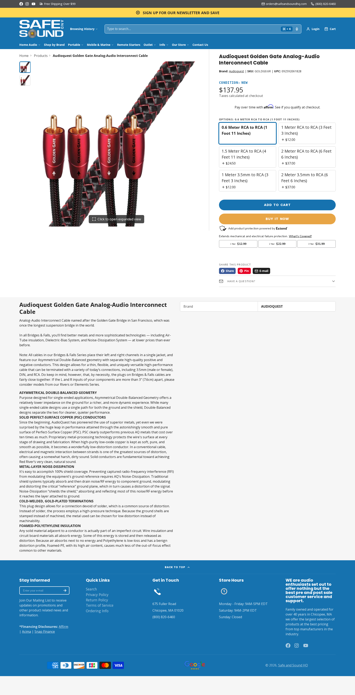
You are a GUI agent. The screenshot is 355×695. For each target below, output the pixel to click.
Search (91, 589)
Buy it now (277, 218)
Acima (26, 631)
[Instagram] (27, 4)
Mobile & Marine (98, 45)
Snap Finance (45, 631)
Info (162, 45)
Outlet (148, 45)
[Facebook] (21, 4)
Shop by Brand (54, 45)
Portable (74, 45)
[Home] (41, 29)
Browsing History (82, 29)
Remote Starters (128, 45)
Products (41, 55)
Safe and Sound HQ (293, 665)
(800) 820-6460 (325, 4)
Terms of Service (99, 605)
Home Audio (28, 45)
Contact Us (200, 45)
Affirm (63, 626)
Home (24, 55)
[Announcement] (177, 12)
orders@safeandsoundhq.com (286, 4)
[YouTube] (33, 4)
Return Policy (97, 599)
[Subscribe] (64, 590)
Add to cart (277, 205)
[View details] (157, 591)
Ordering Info (97, 610)
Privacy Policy (97, 594)
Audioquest (236, 71)
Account (312, 29)
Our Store (179, 45)
